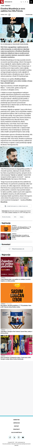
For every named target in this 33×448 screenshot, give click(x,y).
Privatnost (16, 429)
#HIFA (15, 217)
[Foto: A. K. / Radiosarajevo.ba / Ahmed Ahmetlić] (10, 40)
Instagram (15, 212)
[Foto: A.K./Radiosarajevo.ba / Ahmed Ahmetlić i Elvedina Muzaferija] (3, 40)
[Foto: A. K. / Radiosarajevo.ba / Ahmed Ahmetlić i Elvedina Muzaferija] (16, 40)
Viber (27, 212)
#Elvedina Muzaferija (6, 217)
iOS (25, 211)
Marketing (16, 419)
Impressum (16, 423)
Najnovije (6, 254)
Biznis (2, 5)
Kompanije (7, 5)
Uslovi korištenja (16, 432)
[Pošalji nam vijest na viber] (18, 437)
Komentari (6, 244)
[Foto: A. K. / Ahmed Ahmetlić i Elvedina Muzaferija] (30, 40)
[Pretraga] (23, 1)
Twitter (6, 212)
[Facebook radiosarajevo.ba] (10, 437)
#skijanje (21, 217)
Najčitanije (6, 223)
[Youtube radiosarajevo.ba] (22, 437)
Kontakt (16, 426)
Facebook (10, 212)
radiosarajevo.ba (21, 442)
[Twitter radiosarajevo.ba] (14, 437)
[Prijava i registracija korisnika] (25, 1)
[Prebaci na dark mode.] (21, 1)
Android (22, 211)
